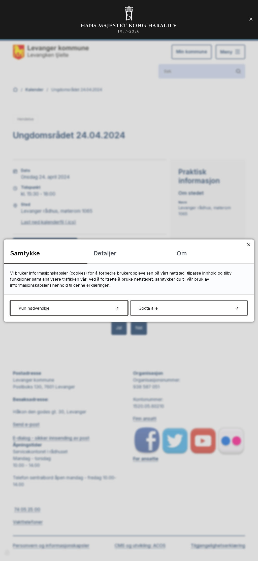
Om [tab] (182, 253)
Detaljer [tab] (104, 253)
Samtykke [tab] (25, 253)
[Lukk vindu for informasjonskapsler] (248, 244)
